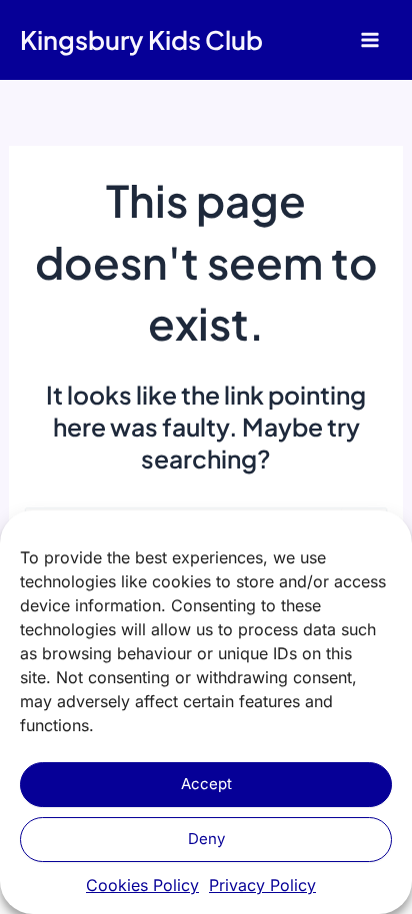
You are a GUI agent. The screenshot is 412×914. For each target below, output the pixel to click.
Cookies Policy (142, 885)
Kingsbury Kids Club (141, 39)
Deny (206, 838)
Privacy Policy (262, 885)
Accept (206, 783)
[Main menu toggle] (369, 40)
